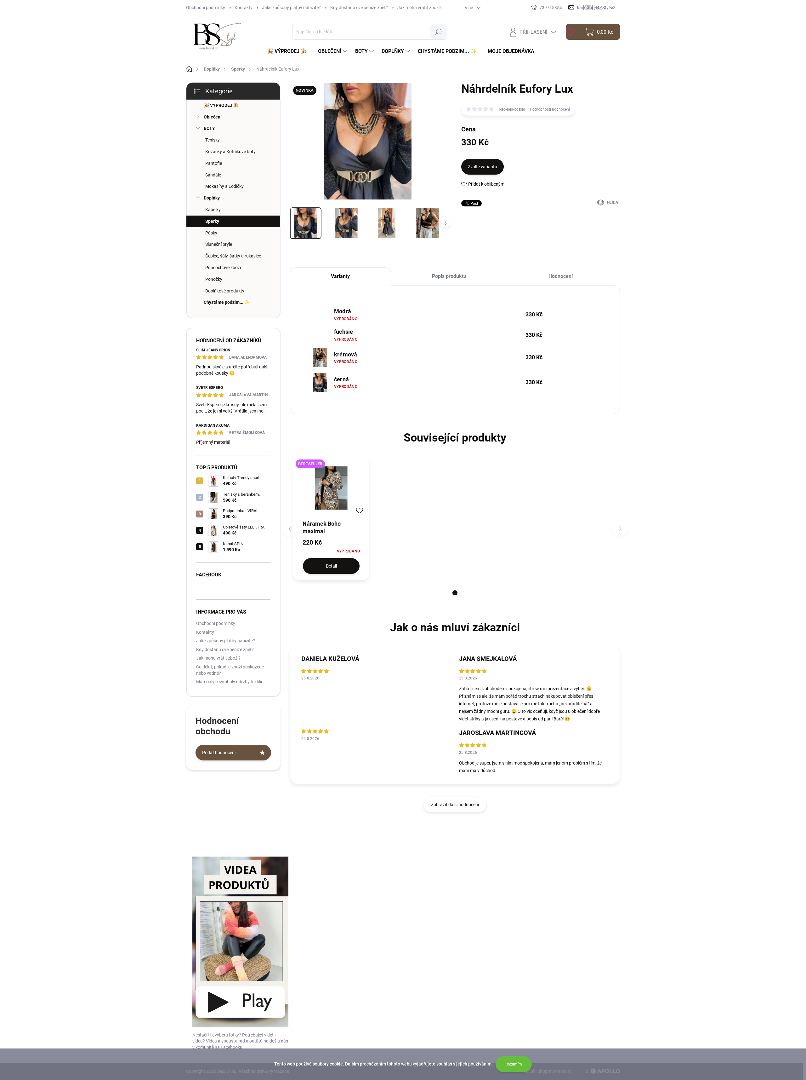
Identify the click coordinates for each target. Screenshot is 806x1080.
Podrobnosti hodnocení (550, 109)
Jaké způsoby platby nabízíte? (291, 7)
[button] (455, 592)
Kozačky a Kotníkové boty (230, 151)
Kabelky (213, 209)
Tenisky (212, 139)
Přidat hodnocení (219, 752)
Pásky (211, 232)
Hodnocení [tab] (560, 276)
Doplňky (212, 197)
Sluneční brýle (218, 244)
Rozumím (514, 1064)
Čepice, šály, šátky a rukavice (233, 255)
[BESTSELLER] (331, 488)
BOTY (209, 128)
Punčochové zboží (223, 267)
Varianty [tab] (340, 276)
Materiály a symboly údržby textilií (229, 681)
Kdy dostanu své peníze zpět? (359, 7)
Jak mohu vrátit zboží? (419, 7)
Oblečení (213, 116)
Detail (331, 566)
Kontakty (244, 7)
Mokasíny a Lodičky (224, 186)
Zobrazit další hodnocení (455, 804)
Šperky (212, 221)
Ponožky (213, 279)
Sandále (213, 174)
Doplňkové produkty (224, 290)
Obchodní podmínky (205, 7)
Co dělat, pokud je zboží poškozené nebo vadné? (230, 670)
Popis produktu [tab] (449, 276)
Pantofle (213, 163)
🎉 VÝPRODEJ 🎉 (221, 105)
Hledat (438, 31)
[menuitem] (289, 51)
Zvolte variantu (482, 166)
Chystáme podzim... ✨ (227, 302)
